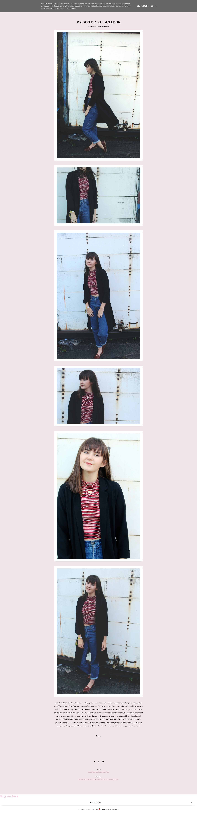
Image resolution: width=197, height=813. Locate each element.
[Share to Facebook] (98, 762)
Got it (154, 6)
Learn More (142, 6)
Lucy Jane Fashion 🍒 (92, 809)
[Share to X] (94, 762)
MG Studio (114, 809)
